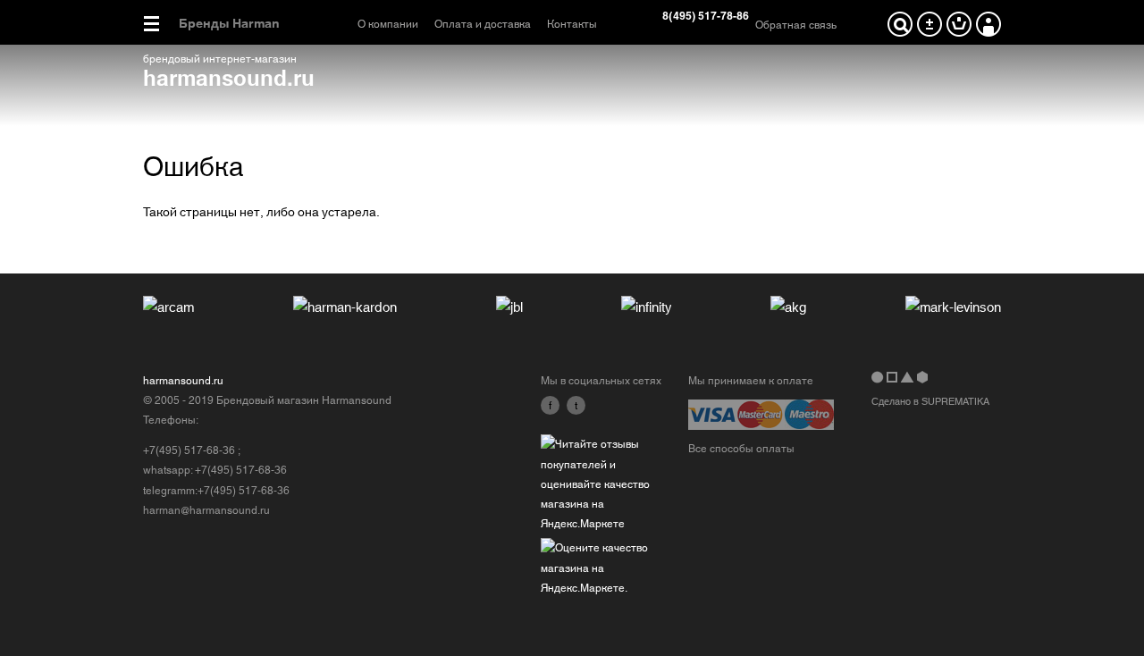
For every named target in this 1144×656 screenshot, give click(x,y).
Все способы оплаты (741, 448)
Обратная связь (796, 25)
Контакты (572, 24)
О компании (388, 24)
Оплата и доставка (482, 24)
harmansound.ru (229, 76)
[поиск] (900, 24)
